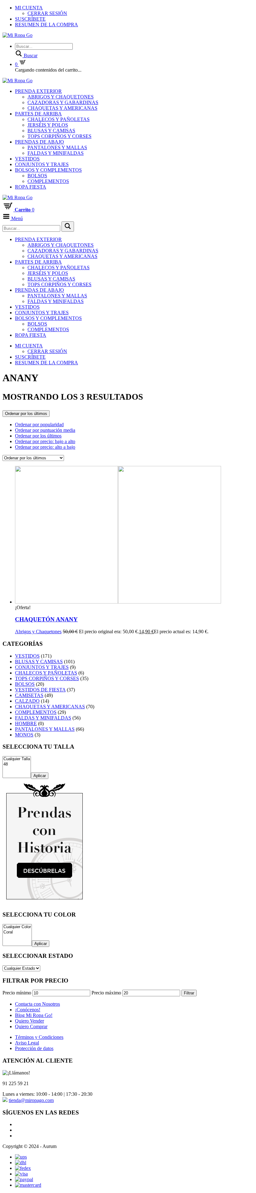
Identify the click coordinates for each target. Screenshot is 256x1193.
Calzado (27, 701)
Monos (24, 734)
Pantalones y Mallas (57, 147)
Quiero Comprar (31, 1026)
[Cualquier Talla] (17, 759)
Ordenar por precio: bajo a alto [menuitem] (45, 441)
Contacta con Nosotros (37, 1004)
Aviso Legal (27, 1042)
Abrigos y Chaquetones (60, 96)
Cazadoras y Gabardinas (62, 102)
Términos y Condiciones (39, 1037)
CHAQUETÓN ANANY (46, 619)
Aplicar (39, 775)
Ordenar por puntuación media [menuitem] (45, 430)
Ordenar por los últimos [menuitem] (38, 435)
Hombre (26, 723)
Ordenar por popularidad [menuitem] (39, 424)
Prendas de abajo (39, 141)
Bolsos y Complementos (48, 170)
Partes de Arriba (38, 113)
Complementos (48, 181)
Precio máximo (106, 992)
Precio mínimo (16, 992)
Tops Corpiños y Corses (59, 136)
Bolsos (37, 175)
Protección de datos (34, 1048)
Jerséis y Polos (47, 125)
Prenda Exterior (38, 91)
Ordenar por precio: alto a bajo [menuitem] (45, 447)
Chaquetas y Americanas (62, 108)
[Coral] (17, 932)
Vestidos (27, 158)
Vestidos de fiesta (40, 689)
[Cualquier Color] (17, 927)
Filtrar (189, 993)
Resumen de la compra (46, 24)
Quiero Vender (29, 1021)
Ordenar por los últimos (26, 413)
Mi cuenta (29, 7)
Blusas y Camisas (51, 130)
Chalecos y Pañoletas (58, 119)
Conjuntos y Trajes (42, 164)
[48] (17, 764)
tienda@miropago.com (31, 1100)
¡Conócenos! (27, 1009)
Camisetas (29, 695)
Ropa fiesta (30, 187)
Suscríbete (30, 19)
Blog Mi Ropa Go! (33, 1015)
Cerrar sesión (47, 13)
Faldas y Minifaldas (55, 153)
